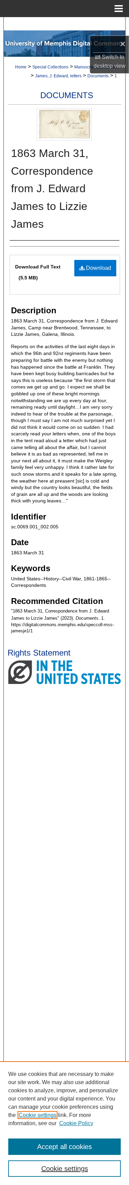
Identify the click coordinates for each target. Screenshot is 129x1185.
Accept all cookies (64, 1146)
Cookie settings (37, 1115)
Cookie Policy (76, 1123)
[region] (64, 1123)
